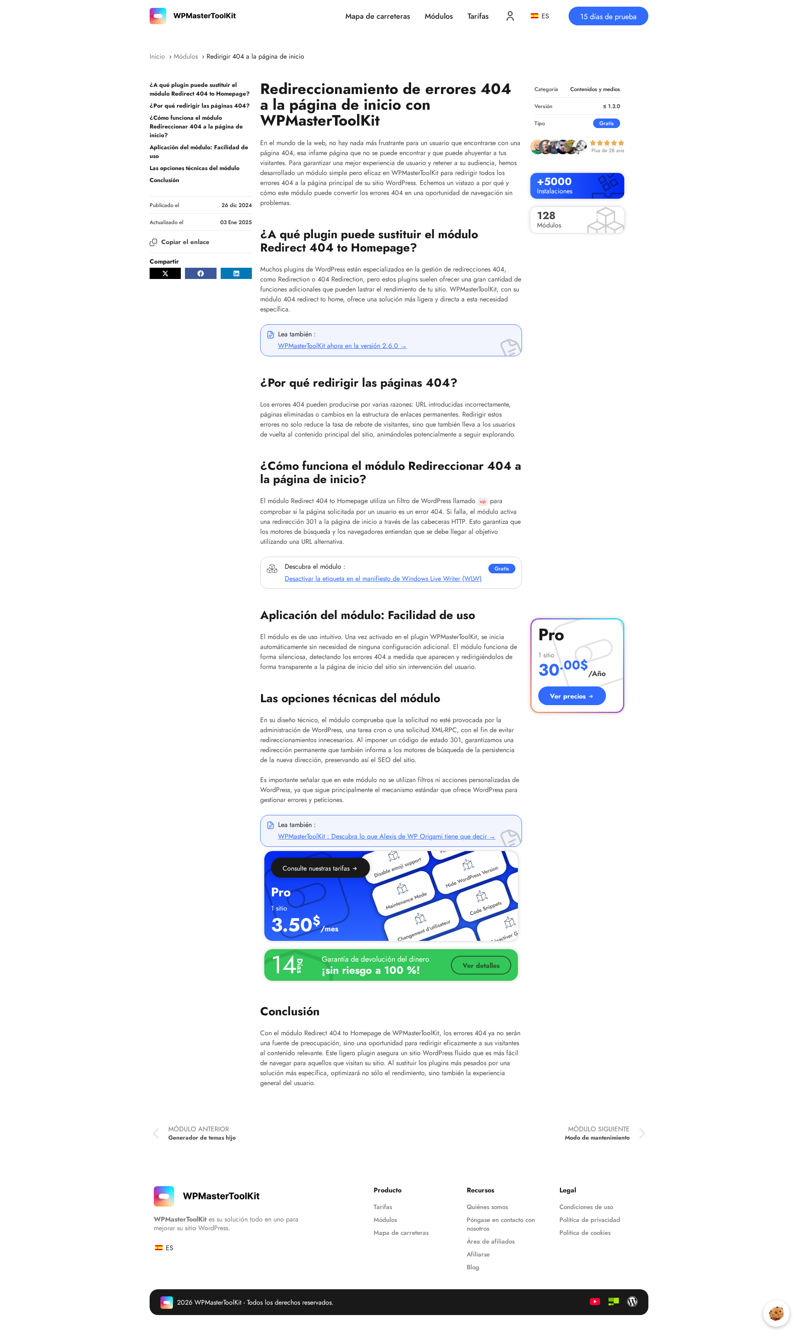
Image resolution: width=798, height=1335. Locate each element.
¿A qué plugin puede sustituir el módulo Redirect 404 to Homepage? (200, 89)
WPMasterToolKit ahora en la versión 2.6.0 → (342, 345)
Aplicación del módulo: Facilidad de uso (199, 151)
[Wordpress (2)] (632, 1301)
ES (544, 16)
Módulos (439, 16)
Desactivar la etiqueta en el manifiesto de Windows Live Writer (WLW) (383, 578)
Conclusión (164, 180)
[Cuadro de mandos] (510, 16)
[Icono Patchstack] (613, 1301)
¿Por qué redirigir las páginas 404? (200, 105)
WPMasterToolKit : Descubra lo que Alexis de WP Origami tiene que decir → (386, 836)
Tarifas (478, 16)
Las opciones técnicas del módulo (194, 168)
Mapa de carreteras (377, 16)
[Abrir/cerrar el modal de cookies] (776, 1313)
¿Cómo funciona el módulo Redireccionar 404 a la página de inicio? (196, 126)
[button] (165, 273)
